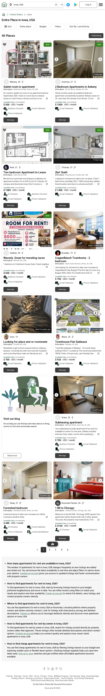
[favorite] (4, 44)
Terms (25, 676)
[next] (61, 4)
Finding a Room (18, 678)
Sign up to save (25, 653)
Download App (92, 676)
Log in (88, 4)
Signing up (25, 613)
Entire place (25, 26)
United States (16, 14)
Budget (43, 26)
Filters (58, 26)
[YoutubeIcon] (52, 669)
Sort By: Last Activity (79, 26)
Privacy (43, 676)
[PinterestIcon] (57, 669)
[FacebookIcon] (44, 669)
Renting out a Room (34, 678)
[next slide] (98, 59)
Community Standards (84, 678)
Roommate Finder (51, 678)
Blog (83, 676)
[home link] (4, 4)
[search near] (10, 4)
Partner (9, 676)
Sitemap (17, 676)
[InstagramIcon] (61, 669)
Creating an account (29, 573)
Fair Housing (75, 676)
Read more (12, 455)
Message (10, 120)
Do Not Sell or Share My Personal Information (52, 684)
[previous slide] (58, 59)
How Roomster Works (64, 680)
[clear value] (56, 4)
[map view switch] (52, 544)
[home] (4, 15)
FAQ (31, 676)
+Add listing (96, 36)
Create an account (54, 593)
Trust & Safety (67, 678)
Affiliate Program (61, 676)
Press (50, 676)
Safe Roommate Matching (42, 680)
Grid (9, 26)
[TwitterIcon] (48, 669)
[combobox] (33, 4)
